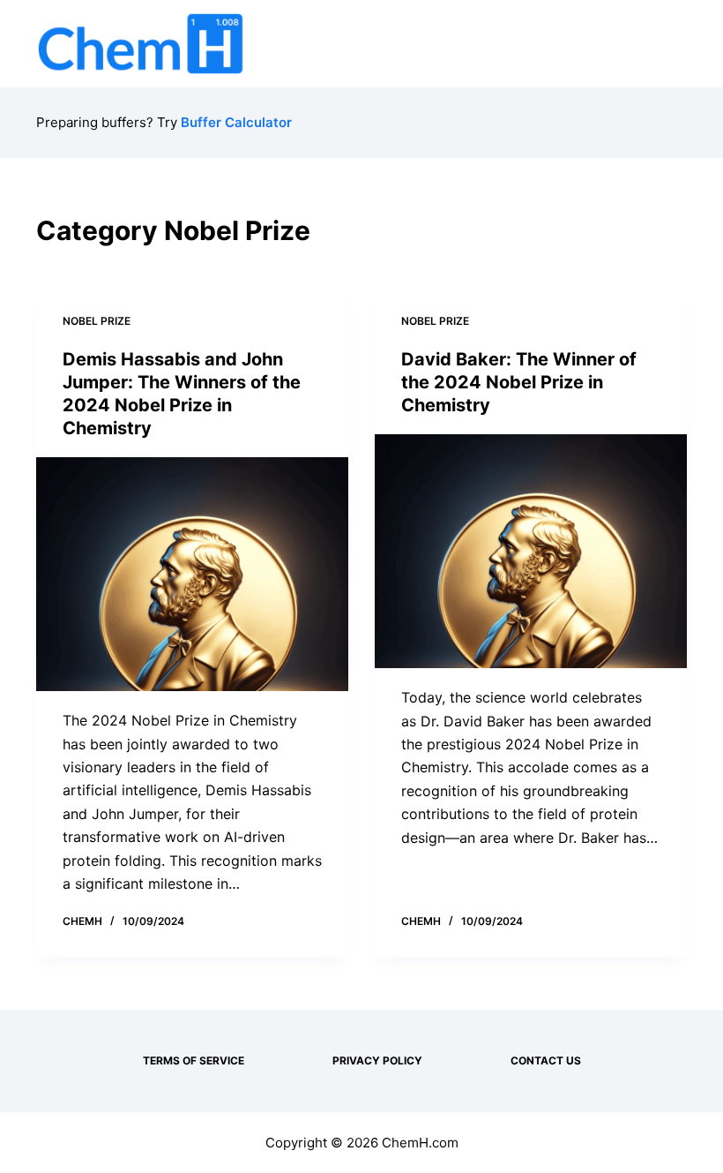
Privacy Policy (377, 1060)
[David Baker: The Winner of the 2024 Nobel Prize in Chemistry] (531, 551)
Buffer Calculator (236, 122)
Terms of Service (193, 1060)
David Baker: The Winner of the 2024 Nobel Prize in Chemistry (519, 382)
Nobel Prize (96, 320)
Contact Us (546, 1060)
